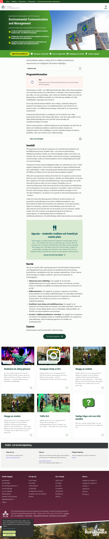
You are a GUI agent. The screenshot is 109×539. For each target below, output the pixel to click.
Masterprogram (32, 1)
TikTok (84, 491)
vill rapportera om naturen (36, 491)
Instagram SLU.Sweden (88, 480)
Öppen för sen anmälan (19, 54)
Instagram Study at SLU (50, 369)
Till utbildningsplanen (53, 336)
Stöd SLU (57, 496)
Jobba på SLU (59, 491)
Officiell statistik (6, 494)
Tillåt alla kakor (9, 535)
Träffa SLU (44, 416)
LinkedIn (84, 486)
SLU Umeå (58, 486)
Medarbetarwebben (7, 499)
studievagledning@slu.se (45, 461)
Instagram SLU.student (88, 483)
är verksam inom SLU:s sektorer (37, 494)
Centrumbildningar (7, 488)
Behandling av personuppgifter (57, 516)
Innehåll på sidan (31, 68)
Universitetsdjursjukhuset (9, 486)
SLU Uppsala (58, 488)
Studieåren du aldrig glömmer (17, 369)
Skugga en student (83, 369)
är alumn (31, 496)
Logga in (4, 502)
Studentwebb (5, 480)
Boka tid (74, 457)
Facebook (85, 489)
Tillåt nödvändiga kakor (9, 532)
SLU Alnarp (58, 483)
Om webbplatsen (19, 516)
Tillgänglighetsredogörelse (41, 516)
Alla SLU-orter (59, 480)
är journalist (32, 483)
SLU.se (7, 1)
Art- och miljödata (7, 491)
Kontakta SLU (59, 494)
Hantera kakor (29, 516)
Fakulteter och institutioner (9, 496)
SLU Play (84, 494)
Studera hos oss (22, 1)
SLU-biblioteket (6, 483)
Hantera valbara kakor (9, 528)
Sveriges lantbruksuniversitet (13, 7)
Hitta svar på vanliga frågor (13, 457)
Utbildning (14, 1)
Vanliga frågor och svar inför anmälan (88, 417)
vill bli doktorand (33, 486)
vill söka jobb (32, 488)
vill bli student (33, 480)
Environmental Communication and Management (49, 1)
